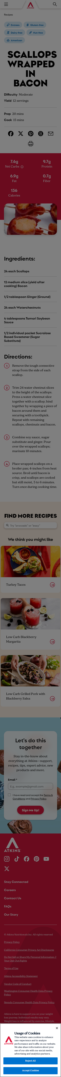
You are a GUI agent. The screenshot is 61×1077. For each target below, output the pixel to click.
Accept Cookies (30, 1070)
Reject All (30, 1060)
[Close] (57, 1028)
